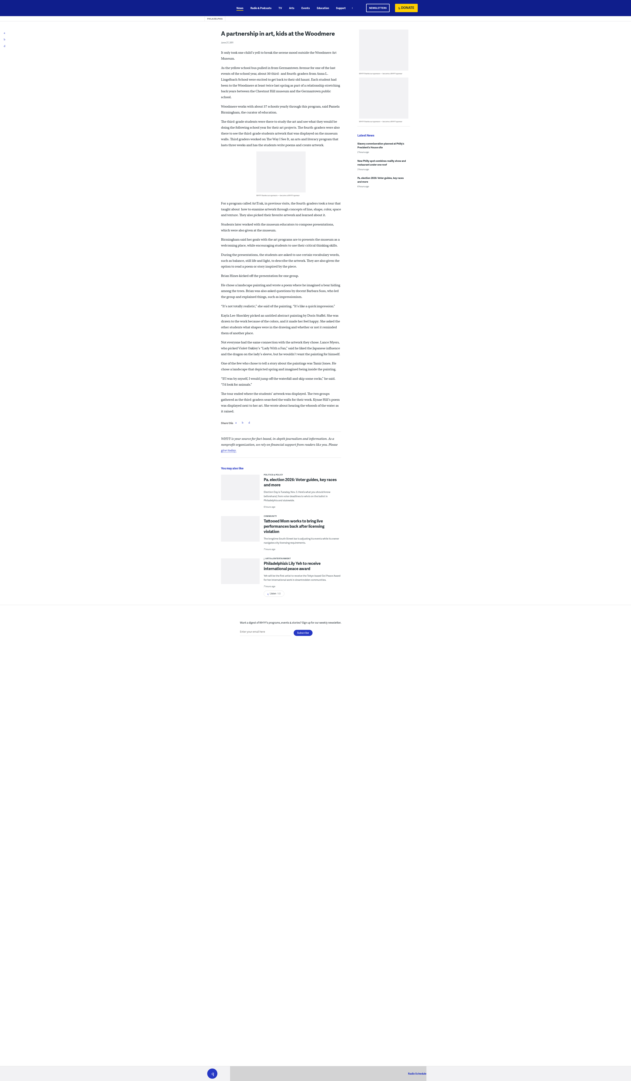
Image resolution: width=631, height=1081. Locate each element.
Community (270, 516)
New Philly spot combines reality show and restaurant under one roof (381, 162)
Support (341, 8)
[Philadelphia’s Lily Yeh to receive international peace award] (240, 573)
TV (280, 8)
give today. (228, 450)
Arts (291, 8)
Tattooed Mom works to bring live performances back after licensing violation (294, 526)
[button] (212, 1074)
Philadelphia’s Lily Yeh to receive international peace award (292, 566)
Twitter (242, 422)
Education (323, 8)
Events (305, 8)
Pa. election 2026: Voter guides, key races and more (300, 482)
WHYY (217, 8)
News (239, 8)
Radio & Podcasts (260, 8)
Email (249, 422)
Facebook (236, 422)
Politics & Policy (273, 474)
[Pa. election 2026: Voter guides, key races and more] (240, 490)
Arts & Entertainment (278, 558)
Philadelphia (215, 18)
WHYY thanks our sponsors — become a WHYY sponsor (278, 195)
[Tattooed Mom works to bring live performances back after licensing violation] (240, 531)
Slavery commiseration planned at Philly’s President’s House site (380, 145)
